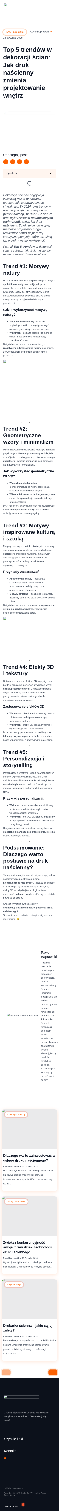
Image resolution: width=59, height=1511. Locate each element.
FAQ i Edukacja (14, 1285)
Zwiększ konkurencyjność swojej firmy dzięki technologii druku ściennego (27, 1247)
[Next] (52, 1372)
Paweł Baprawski (11, 1166)
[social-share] (5, 161)
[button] (51, 173)
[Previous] (6, 1372)
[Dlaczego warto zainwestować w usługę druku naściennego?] (29, 1129)
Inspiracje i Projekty (16, 1115)
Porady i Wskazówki (16, 1202)
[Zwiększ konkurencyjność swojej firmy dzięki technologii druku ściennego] (29, 1216)
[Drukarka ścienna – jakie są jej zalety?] (29, 1299)
